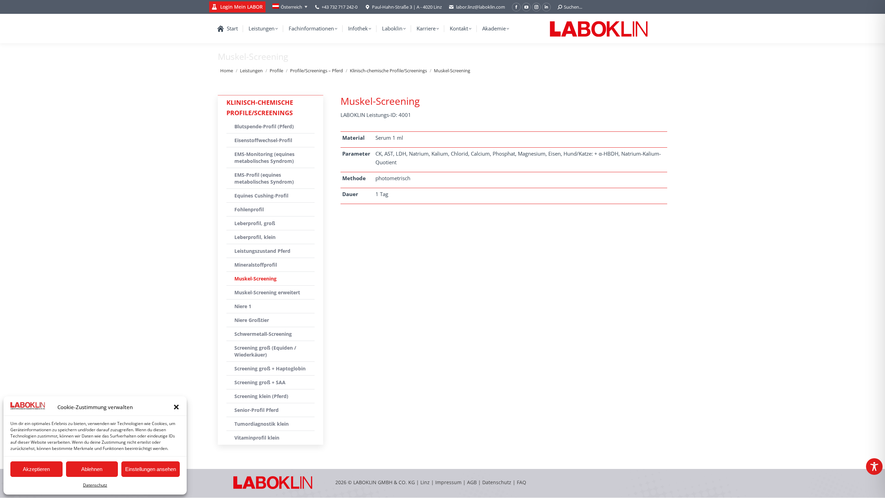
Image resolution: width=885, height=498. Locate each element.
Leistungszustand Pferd (262, 251)
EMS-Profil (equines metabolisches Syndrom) (264, 178)
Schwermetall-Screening (263, 334)
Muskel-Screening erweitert (267, 292)
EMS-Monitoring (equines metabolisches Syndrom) (264, 157)
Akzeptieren (36, 469)
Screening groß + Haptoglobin (270, 368)
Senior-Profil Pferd (256, 410)
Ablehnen (91, 469)
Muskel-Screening (255, 278)
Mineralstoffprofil (255, 264)
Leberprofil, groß (254, 223)
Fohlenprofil (249, 209)
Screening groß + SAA (260, 382)
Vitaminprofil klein (256, 437)
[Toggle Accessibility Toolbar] (874, 467)
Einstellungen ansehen (150, 469)
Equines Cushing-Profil (261, 195)
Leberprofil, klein (255, 237)
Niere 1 (242, 306)
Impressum (448, 482)
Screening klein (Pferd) (261, 396)
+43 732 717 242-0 (339, 7)
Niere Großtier (251, 320)
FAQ (521, 482)
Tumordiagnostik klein (261, 424)
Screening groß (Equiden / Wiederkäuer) (265, 351)
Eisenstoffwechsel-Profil (263, 140)
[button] (176, 407)
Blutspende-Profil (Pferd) (264, 126)
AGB (472, 482)
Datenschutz (95, 485)
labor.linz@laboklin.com (480, 7)
